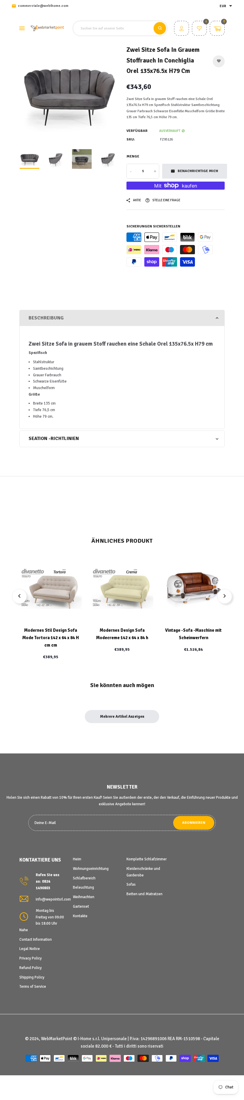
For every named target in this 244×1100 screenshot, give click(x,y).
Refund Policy (30, 967)
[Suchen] (160, 28)
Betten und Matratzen (144, 894)
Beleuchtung (83, 887)
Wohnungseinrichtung (91, 868)
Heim (77, 859)
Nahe (23, 930)
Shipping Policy (31, 977)
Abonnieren (193, 822)
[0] (199, 29)
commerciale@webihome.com (43, 6)
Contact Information (35, 939)
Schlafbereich (84, 878)
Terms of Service (32, 986)
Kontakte (80, 916)
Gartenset (81, 906)
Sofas (131, 884)
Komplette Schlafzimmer (146, 859)
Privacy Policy (30, 958)
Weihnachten (83, 897)
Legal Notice (29, 948)
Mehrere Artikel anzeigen (122, 716)
